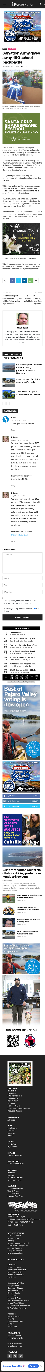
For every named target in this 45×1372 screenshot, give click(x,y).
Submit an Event (14, 1194)
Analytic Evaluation (15, 1251)
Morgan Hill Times (14, 1298)
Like (36, 796)
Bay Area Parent (14, 1316)
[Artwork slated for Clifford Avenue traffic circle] (8, 382)
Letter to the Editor (15, 1096)
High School (12, 1146)
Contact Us (12, 1093)
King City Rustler (14, 1293)
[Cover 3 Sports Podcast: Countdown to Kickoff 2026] (8, 910)
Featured (11, 1131)
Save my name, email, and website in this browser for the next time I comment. (20, 602)
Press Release (13, 1098)
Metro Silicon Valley (15, 1272)
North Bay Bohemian (16, 1275)
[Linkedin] (24, 280)
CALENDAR (12, 1186)
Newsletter (12, 1091)
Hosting (11, 1241)
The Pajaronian (13, 1306)
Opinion (11, 1136)
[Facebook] (12, 280)
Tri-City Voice (13, 1308)
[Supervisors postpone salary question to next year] (8, 394)
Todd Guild (6, 66)
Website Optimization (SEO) (18, 1243)
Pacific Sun (12, 1277)
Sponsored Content (15, 1248)
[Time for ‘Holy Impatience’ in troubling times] (8, 922)
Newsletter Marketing (16, 1253)
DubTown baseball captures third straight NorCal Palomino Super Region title (32, 300)
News (5, 48)
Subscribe (11, 1103)
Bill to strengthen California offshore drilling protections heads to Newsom (22, 873)
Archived (11, 1175)
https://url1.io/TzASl (19, 535)
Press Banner (13, 1301)
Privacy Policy (13, 1101)
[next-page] (8, 403)
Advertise (11, 1120)
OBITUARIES (13, 1170)
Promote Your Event (15, 1196)
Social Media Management (18, 1246)
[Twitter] (18, 280)
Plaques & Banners (15, 1111)
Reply (13, 430)
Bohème (11, 1319)
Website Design (13, 1238)
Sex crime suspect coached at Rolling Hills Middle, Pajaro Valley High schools (12, 300)
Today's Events (13, 1191)
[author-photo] (22, 319)
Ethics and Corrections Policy (19, 1108)
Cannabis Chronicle (15, 1321)
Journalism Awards (15, 1338)
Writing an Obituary (15, 1180)
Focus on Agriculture (16, 1164)
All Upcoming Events (15, 1189)
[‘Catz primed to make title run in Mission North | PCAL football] (8, 898)
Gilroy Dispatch (13, 1286)
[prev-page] (4, 403)
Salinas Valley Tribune (16, 1303)
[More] (36, 280)
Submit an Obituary (15, 1178)
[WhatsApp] (30, 280)
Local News (12, 48)
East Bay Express (14, 1267)
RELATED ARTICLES (12, 354)
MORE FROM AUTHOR (13, 358)
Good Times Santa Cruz (17, 1270)
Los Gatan (12, 1296)
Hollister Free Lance (15, 1291)
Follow (35, 801)
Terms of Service (14, 1106)
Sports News (12, 1144)
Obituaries (12, 1173)
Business (11, 1133)
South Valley (12, 1326)
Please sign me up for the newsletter (18, 609)
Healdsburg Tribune (15, 1288)
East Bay (11, 1324)
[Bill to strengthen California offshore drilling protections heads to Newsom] (8, 367)
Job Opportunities (15, 1335)
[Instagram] (15, 1356)
